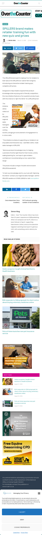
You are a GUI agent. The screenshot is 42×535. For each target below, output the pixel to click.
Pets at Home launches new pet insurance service (18, 332)
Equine (5, 24)
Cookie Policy (16, 532)
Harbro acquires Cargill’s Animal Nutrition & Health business (18, 270)
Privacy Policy (24, 532)
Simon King (12, 40)
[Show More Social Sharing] (38, 48)
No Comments (33, 40)
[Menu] (3, 3)
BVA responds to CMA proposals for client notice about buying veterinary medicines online (20, 301)
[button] (39, 493)
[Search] (39, 3)
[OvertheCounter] (21, 3)
